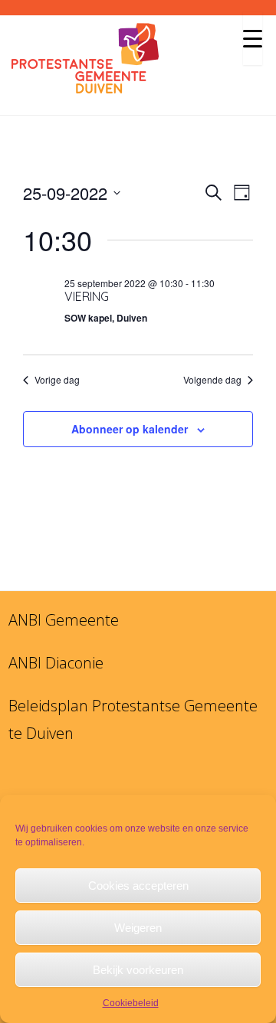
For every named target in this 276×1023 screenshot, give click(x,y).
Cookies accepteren (138, 885)
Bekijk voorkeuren (138, 969)
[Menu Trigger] (252, 38)
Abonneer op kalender (129, 428)
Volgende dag (212, 380)
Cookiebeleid (131, 1003)
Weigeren (138, 927)
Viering (86, 296)
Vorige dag (57, 380)
